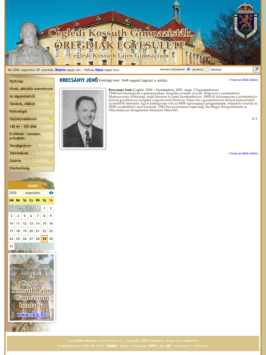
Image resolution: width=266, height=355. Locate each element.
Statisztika (201, 346)
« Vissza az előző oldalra (243, 79)
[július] (50, 193)
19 (24, 231)
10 (11, 223)
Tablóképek (19, 153)
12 (24, 223)
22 (44, 231)
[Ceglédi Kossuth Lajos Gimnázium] (31, 287)
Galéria (15, 161)
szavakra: (198, 69)
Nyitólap (16, 81)
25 (18, 239)
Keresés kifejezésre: (172, 69)
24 (11, 239)
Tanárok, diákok (22, 104)
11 (18, 223)
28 (37, 239)
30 (51, 239)
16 (51, 223)
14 (37, 223)
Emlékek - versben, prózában (25, 136)
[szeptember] (52, 193)
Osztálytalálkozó (23, 119)
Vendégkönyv (20, 145)
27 (31, 239)
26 (24, 239)
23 (51, 231)
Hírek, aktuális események (31, 89)
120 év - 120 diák (23, 126)
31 (11, 246)
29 (44, 239)
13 (31, 223)
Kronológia (18, 111)
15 (44, 223)
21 (37, 231)
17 (11, 231)
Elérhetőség (19, 168)
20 (31, 231)
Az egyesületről (22, 96)
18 (18, 231)
